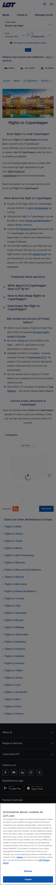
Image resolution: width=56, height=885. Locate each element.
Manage (28, 871)
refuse (20, 857)
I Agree (28, 879)
